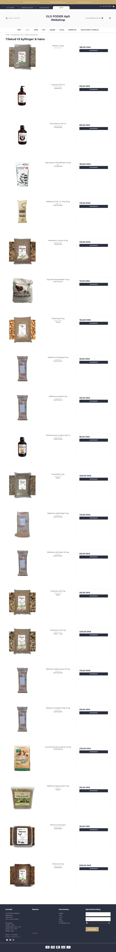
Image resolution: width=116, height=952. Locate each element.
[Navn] (98, 914)
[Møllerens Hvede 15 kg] (22, 411)
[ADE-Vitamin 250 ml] (22, 138)
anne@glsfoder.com (15, 936)
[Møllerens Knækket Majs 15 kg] (22, 723)
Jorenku (34, 923)
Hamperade (35, 917)
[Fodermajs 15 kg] (22, 333)
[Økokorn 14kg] (22, 60)
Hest (19, 30)
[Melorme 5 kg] (22, 878)
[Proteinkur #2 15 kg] (22, 645)
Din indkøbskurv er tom (93, 18)
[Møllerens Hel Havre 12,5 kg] (22, 567)
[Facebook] (7, 940)
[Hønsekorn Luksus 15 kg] (22, 255)
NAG (33, 928)
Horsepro (34, 921)
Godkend (91, 929)
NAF (33, 927)
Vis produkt (94, 50)
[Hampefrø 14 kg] (22, 489)
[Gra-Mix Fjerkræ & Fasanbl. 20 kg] (22, 762)
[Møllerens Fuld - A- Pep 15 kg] (22, 216)
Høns (28, 30)
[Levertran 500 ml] (22, 99)
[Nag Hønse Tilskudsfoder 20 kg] (22, 177)
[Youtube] (11, 940)
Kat (43, 30)
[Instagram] (14, 940)
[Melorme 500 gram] (22, 839)
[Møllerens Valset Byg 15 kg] (22, 528)
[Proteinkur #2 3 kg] (22, 606)
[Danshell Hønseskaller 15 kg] (22, 294)
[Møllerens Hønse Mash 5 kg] (22, 801)
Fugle (62, 30)
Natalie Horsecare (36, 930)
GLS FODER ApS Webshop (58, 18)
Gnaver (52, 30)
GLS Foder (35, 915)
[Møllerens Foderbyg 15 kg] (22, 372)
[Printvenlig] (110, 34)
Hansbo (34, 919)
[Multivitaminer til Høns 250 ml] (22, 450)
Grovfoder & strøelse (90, 30)
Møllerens (34, 925)
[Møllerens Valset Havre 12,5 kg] (22, 684)
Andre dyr (72, 30)
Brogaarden (35, 913)
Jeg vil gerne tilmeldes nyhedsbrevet (100, 923)
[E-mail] (98, 919)
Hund (36, 30)
